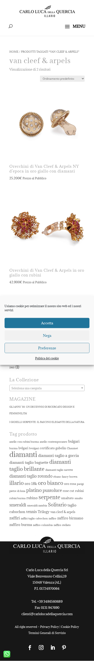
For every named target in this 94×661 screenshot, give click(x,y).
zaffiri (14, 517)
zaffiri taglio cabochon (34, 518)
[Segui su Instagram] (41, 647)
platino (34, 490)
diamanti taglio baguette (28, 462)
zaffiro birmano (70, 518)
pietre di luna (17, 491)
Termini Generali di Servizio (47, 633)
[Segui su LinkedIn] (52, 647)
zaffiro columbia (43, 525)
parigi (80, 484)
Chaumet (72, 448)
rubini (79, 491)
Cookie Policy (70, 627)
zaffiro (52, 518)
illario (16, 483)
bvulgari (34, 448)
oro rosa (70, 484)
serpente (49, 497)
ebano (57, 476)
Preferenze (47, 348)
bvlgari (23, 448)
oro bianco (50, 483)
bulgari (74, 441)
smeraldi (17, 505)
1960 (12, 367)
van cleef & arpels (62, 512)
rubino (32, 498)
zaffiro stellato (62, 525)
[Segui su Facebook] (30, 647)
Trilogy (44, 511)
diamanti (23, 454)
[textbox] (47, 388)
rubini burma (17, 498)
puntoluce (52, 490)
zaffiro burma (20, 524)
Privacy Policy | (50, 627)
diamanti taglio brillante (40, 465)
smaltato (67, 498)
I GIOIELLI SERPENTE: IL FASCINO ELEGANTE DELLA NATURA (46, 422)
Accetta (47, 323)
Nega (47, 335)
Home (13, 51)
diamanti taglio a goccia (58, 455)
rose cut (68, 491)
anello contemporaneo (53, 441)
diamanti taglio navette (59, 469)
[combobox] (47, 388)
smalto (79, 498)
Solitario (57, 505)
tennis (31, 511)
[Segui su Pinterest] (64, 647)
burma (13, 448)
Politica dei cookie (47, 358)
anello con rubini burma (24, 441)
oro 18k (31, 483)
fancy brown (69, 476)
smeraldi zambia (37, 505)
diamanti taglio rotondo (30, 476)
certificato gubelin (53, 448)
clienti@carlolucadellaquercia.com (47, 614)
